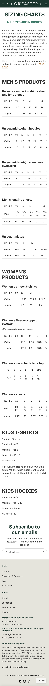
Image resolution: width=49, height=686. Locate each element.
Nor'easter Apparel (19, 675)
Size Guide (7, 585)
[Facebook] (20, 681)
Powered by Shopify (36, 675)
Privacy (6, 612)
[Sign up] (43, 552)
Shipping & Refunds (12, 576)
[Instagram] (24, 681)
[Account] (40, 3)
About (5, 598)
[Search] (8, 3)
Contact (6, 571)
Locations (7, 602)
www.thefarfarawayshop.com (15, 667)
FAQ (4, 580)
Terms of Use (8, 607)
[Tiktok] (28, 681)
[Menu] (3, 4)
